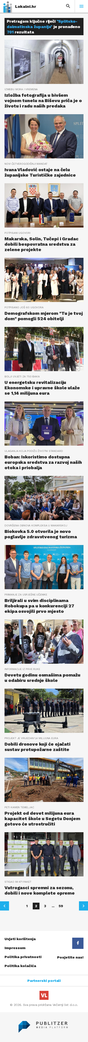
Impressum (15, 948)
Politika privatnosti (23, 957)
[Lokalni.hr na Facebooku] (77, 943)
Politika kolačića (20, 966)
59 (61, 906)
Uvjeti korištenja (20, 939)
